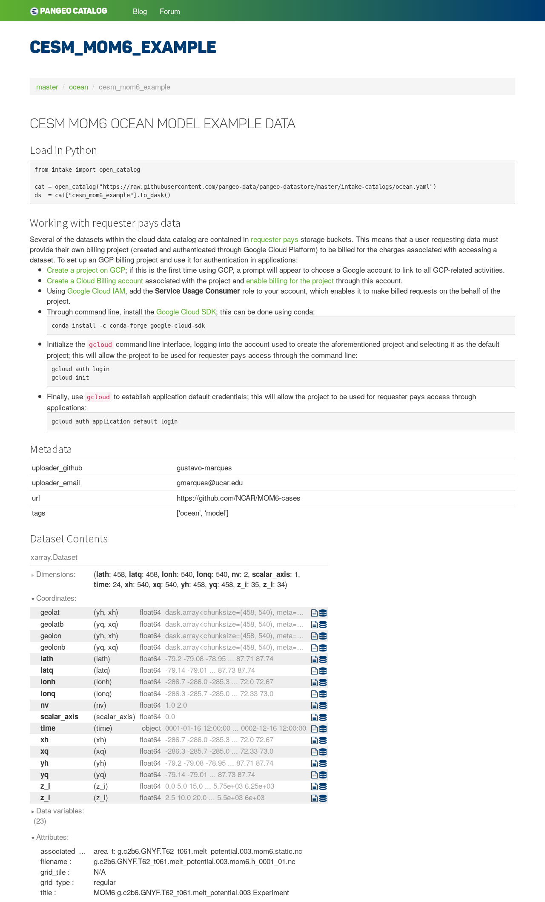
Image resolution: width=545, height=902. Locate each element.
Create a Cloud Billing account (95, 280)
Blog (140, 11)
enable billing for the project (290, 280)
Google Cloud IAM (96, 290)
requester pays (274, 238)
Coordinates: (56, 597)
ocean (78, 86)
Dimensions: (56, 573)
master (47, 86)
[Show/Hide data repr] (323, 612)
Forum (170, 11)
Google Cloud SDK (186, 311)
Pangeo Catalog (73, 11)
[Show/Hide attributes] (315, 612)
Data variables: (59, 815)
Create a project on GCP (86, 269)
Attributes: (52, 836)
